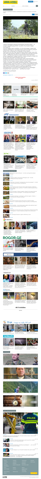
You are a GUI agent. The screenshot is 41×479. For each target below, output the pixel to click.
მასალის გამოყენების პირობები (33, 477)
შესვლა (36, 1)
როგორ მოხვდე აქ (34, 84)
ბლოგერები (6, 352)
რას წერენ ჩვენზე (8, 9)
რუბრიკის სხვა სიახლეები (10, 171)
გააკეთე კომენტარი (34, 80)
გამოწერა (30, 1)
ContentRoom (34, 99)
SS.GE (4, 84)
